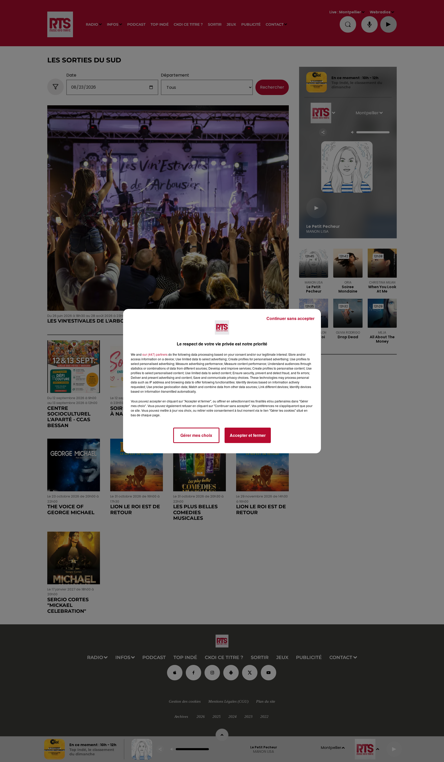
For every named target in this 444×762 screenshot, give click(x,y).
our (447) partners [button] (155, 354)
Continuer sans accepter (290, 318)
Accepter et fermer (248, 435)
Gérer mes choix (196, 435)
